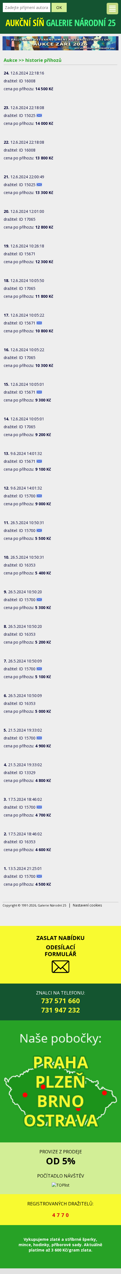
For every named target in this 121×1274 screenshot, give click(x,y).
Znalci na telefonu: (60, 1002)
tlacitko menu (112, 8)
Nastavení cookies (87, 905)
